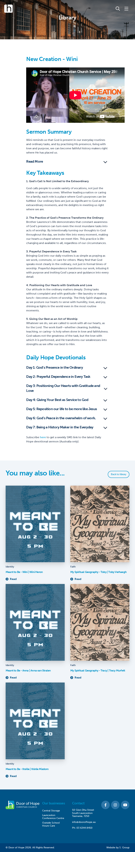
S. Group (124, 847)
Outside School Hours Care (51, 824)
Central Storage (51, 810)
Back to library (118, 474)
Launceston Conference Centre (53, 817)
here (43, 437)
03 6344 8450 (84, 827)
